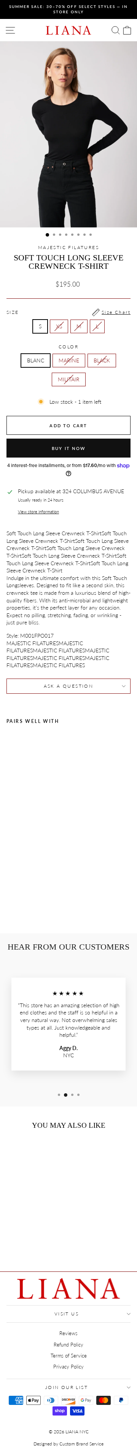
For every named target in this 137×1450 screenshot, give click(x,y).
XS (59, 326)
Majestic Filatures (68, 247)
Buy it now (68, 448)
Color (68, 347)
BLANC (35, 360)
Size (68, 312)
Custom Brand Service (81, 1444)
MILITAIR (69, 379)
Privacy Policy (68, 1367)
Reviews (68, 1333)
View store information (38, 511)
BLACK (102, 360)
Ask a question (69, 686)
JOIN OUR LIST (66, 1387)
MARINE (69, 360)
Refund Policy (68, 1345)
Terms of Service (69, 1356)
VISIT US (66, 1314)
